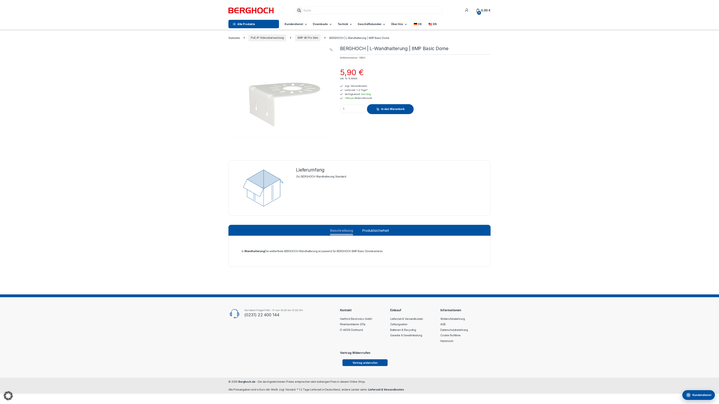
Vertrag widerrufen (365, 362)
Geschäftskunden (369, 24)
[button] (331, 49)
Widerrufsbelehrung (452, 318)
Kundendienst (294, 24)
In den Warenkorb (393, 109)
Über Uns (397, 24)
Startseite (234, 37)
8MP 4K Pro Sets (308, 37)
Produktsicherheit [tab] (375, 230)
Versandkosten (359, 86)
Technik (343, 24)
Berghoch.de (246, 381)
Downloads (320, 24)
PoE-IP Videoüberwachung (267, 37)
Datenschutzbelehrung (454, 329)
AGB (443, 324)
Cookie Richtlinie (450, 335)
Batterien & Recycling (403, 329)
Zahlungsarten (398, 324)
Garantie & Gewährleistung (406, 335)
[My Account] (466, 10)
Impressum (446, 340)
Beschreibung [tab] (341, 231)
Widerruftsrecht (363, 98)
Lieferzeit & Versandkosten (406, 318)
